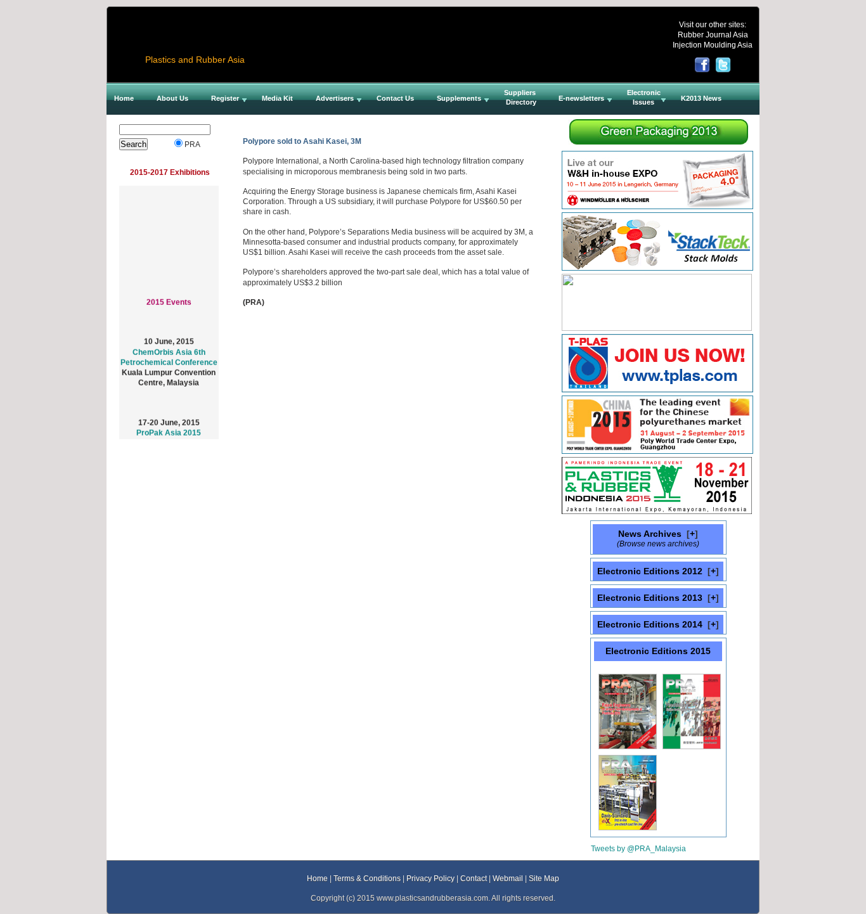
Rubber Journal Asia (713, 34)
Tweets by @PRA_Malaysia (638, 848)
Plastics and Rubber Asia (195, 60)
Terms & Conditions (367, 878)
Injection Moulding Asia (713, 45)
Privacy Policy (430, 878)
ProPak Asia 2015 (168, 428)
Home (317, 878)
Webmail (508, 878)
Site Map (544, 878)
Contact (473, 878)
